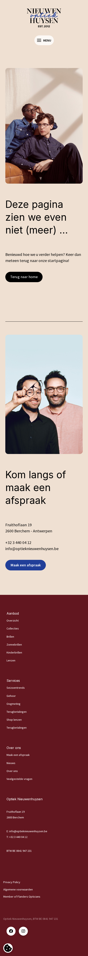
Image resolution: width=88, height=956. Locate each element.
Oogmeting (13, 704)
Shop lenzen (14, 719)
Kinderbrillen (14, 652)
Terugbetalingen (17, 712)
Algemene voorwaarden (18, 889)
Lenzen (11, 660)
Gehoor (11, 696)
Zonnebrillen (14, 644)
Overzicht (13, 620)
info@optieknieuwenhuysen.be (28, 831)
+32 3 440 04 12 (18, 542)
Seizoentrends (16, 688)
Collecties (13, 628)
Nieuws (11, 763)
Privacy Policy (11, 882)
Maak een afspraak (18, 755)
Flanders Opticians (28, 896)
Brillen (10, 636)
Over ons (12, 771)
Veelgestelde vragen (19, 779)
